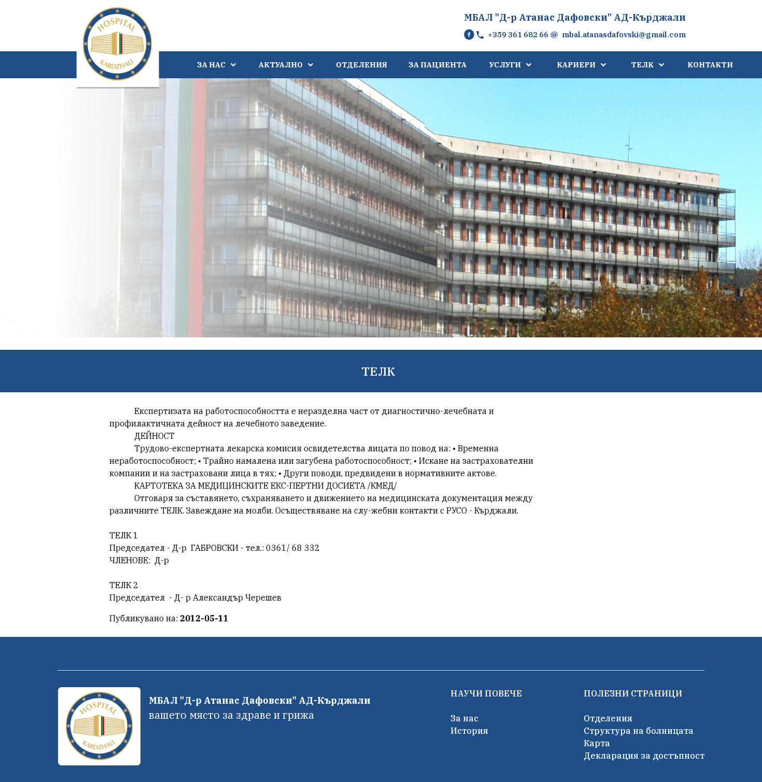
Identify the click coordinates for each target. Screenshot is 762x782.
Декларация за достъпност (644, 755)
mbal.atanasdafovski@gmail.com (624, 34)
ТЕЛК (642, 64)
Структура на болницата (639, 731)
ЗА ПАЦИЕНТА (437, 64)
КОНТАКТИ (710, 64)
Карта (597, 743)
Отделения (608, 718)
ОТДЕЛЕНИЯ (361, 64)
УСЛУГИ (505, 64)
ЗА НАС (211, 64)
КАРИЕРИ (576, 64)
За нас (464, 718)
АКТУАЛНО (281, 64)
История (469, 731)
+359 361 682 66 (518, 34)
